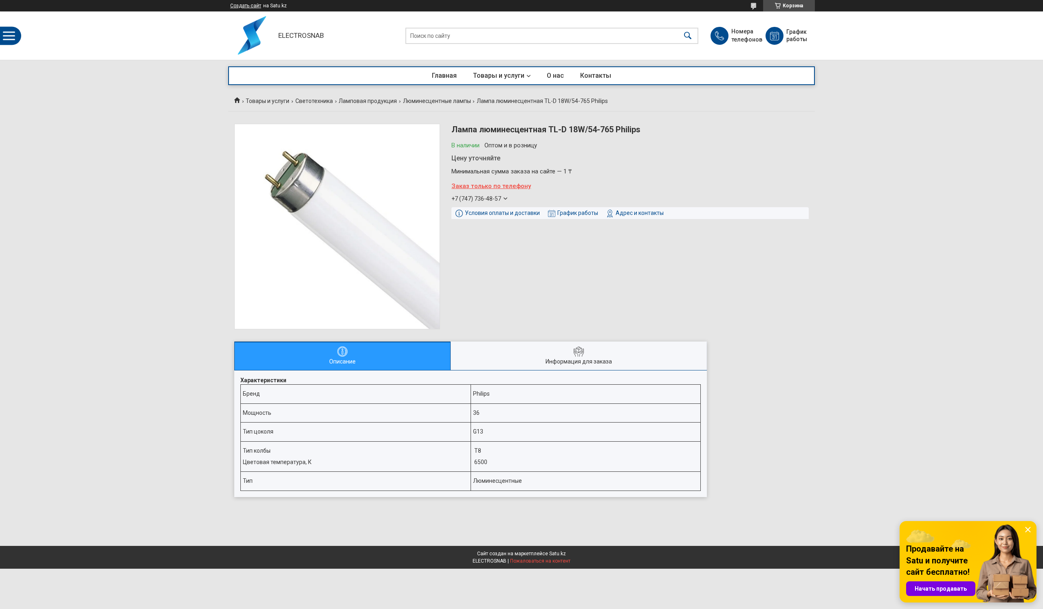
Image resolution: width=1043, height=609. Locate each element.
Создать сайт (245, 6)
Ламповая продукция (368, 101)
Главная (444, 75)
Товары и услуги (498, 75)
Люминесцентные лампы (437, 101)
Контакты (595, 75)
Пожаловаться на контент (540, 561)
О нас (555, 75)
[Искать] (688, 35)
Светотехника (314, 101)
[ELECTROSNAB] (251, 35)
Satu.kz (557, 553)
